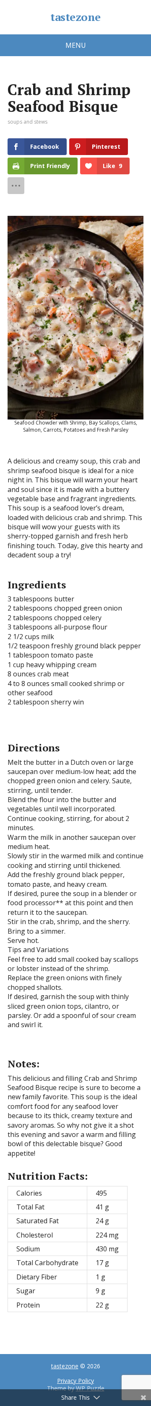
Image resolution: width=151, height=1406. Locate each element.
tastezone (75, 17)
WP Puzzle (90, 1388)
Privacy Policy (75, 1381)
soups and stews (27, 121)
